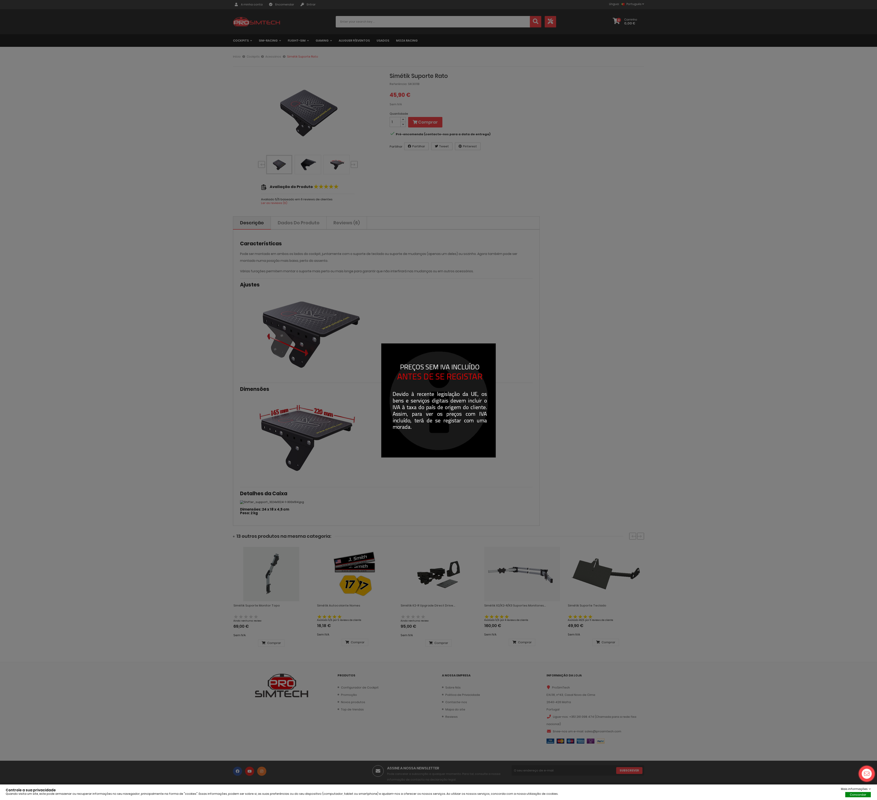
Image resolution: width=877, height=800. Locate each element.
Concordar (858, 794)
